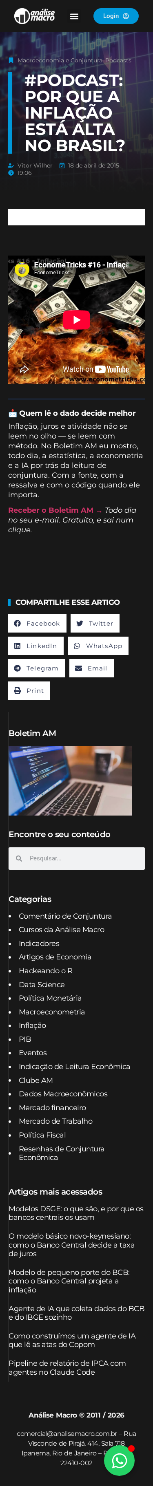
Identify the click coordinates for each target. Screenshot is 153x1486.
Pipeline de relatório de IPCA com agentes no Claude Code (67, 1368)
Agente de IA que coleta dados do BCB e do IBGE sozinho (76, 1313)
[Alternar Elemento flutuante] (119, 1460)
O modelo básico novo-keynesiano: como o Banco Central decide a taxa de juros (72, 1245)
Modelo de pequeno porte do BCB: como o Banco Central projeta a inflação (69, 1281)
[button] (74, 16)
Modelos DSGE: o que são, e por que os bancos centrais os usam (76, 1213)
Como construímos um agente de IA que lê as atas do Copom (72, 1340)
